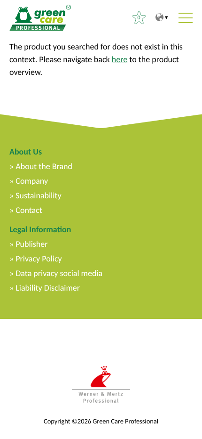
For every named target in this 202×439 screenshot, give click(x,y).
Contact (29, 210)
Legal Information (40, 229)
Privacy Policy (39, 258)
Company (32, 181)
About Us (25, 151)
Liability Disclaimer (48, 288)
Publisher (31, 244)
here (119, 59)
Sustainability (38, 195)
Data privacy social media (59, 273)
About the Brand (44, 166)
